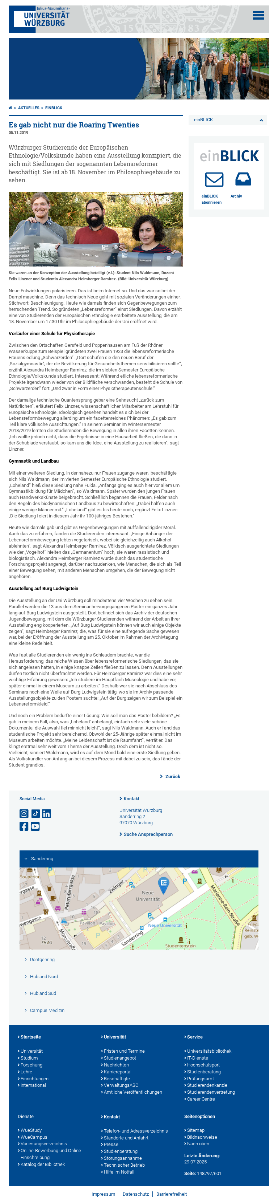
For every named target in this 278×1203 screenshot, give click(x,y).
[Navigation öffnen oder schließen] (258, 15)
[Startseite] (10, 108)
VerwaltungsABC (121, 1085)
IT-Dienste (197, 1058)
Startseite (31, 1037)
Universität (32, 1051)
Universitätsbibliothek (209, 1051)
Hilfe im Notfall (119, 1172)
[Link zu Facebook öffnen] (25, 826)
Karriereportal (117, 1071)
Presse (111, 1144)
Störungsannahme (123, 1158)
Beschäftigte (117, 1078)
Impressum (103, 1194)
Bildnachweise (202, 1137)
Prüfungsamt (200, 1078)
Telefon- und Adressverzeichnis (136, 1131)
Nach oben (198, 1143)
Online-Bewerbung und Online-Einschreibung (52, 1154)
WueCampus (34, 1137)
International (33, 1085)
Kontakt (131, 798)
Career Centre (201, 1099)
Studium (29, 1058)
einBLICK (53, 108)
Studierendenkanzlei (207, 1085)
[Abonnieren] (214, 179)
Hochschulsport (203, 1065)
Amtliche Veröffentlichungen (133, 1092)
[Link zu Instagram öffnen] (25, 814)
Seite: (190, 1173)
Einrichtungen (35, 1078)
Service (195, 1037)
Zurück (172, 776)
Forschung (31, 1065)
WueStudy (31, 1130)
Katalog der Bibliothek (43, 1164)
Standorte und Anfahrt (126, 1138)
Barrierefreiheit (171, 1194)
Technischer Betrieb (124, 1165)
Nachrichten (116, 1065)
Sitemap (196, 1130)
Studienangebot (120, 1058)
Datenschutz (136, 1194)
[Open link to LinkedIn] (47, 814)
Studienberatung (204, 1071)
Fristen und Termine (124, 1051)
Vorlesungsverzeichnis (44, 1143)
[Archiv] (243, 179)
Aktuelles (28, 108)
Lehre (26, 1071)
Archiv (236, 196)
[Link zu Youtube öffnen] (36, 826)
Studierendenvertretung (211, 1092)
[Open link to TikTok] (36, 814)
